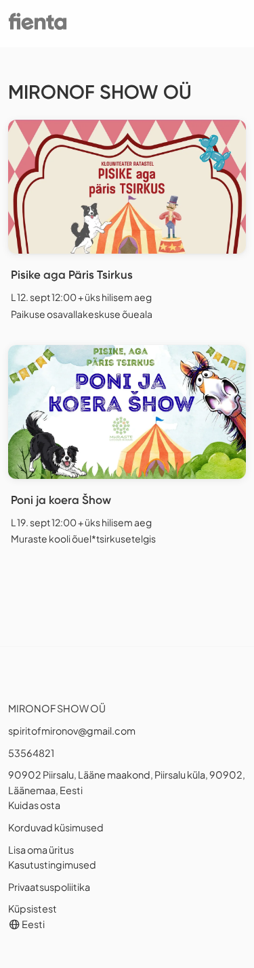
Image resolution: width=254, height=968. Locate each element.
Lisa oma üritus (41, 850)
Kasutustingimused (52, 864)
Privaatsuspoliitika (49, 887)
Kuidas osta (34, 805)
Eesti (32, 924)
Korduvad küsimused (56, 827)
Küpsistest (32, 908)
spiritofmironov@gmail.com (71, 730)
